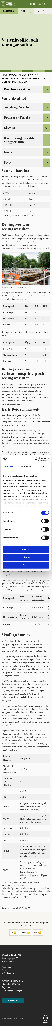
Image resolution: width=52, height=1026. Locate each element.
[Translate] (37, 4)
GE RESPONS (13, 1001)
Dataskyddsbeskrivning (9, 1018)
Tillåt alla (26, 549)
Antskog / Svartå (16, 107)
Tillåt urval (26, 557)
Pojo (7, 162)
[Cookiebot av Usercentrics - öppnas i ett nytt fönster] (37, 459)
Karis (8, 152)
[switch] (45, 521)
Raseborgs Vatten (13, 78)
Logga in (20, 1018)
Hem (4, 75)
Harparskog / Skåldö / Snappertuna (20, 140)
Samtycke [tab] (9, 466)
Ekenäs (9, 128)
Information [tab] (26, 466)
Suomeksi (9, 11)
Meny (40, 11)
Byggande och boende (23, 75)
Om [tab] (42, 466)
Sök (23, 11)
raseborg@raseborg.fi (12, 990)
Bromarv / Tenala (17, 117)
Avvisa (26, 565)
